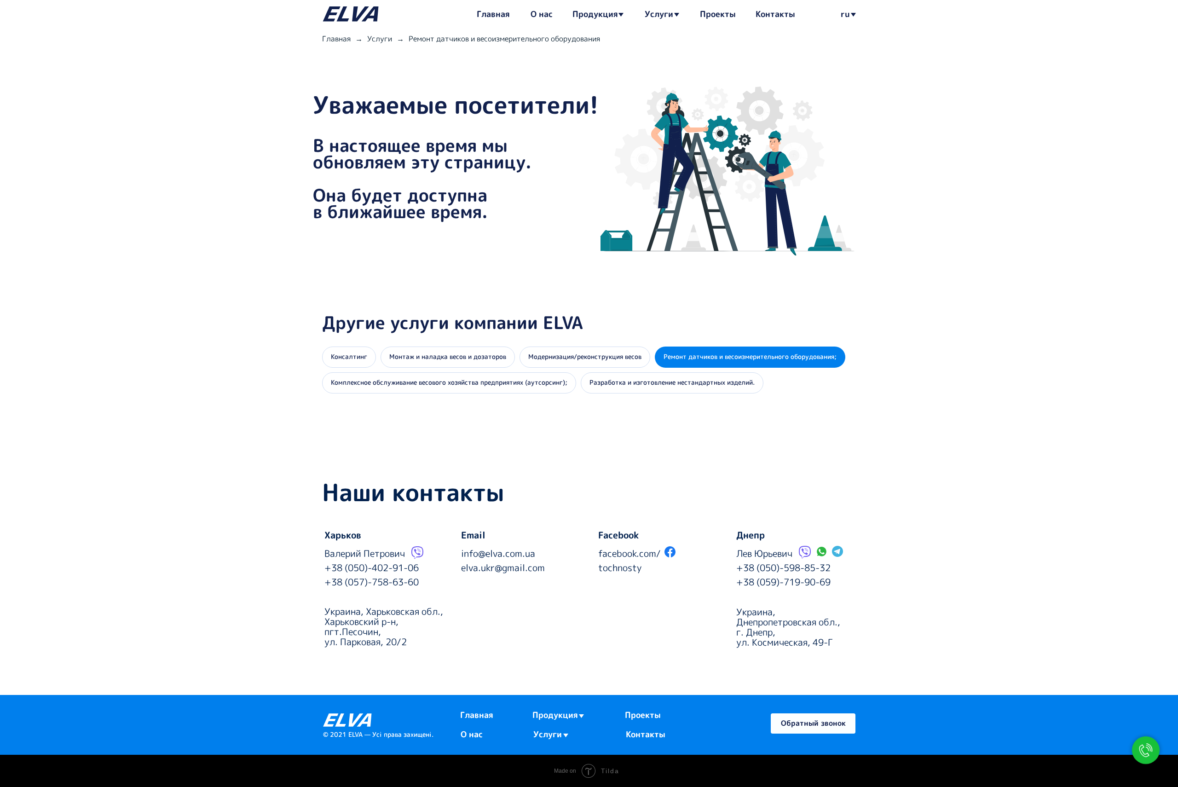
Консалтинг (349, 356)
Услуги (659, 14)
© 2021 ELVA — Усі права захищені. (378, 734)
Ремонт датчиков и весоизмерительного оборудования (504, 39)
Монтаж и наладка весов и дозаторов (447, 356)
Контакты (775, 14)
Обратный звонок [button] (813, 723)
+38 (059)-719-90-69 (783, 581)
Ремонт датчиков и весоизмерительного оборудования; (750, 356)
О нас (542, 14)
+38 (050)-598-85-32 (783, 567)
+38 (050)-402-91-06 (371, 567)
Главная (493, 14)
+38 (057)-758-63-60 (371, 581)
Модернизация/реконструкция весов (584, 356)
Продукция (595, 14)
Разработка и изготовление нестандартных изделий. (672, 382)
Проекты (718, 14)
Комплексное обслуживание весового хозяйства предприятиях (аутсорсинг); (449, 382)
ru (845, 14)
